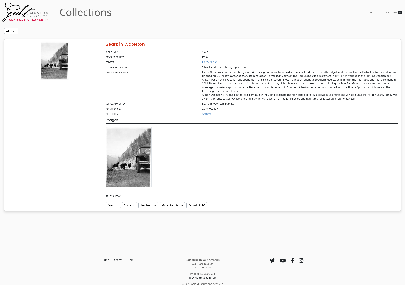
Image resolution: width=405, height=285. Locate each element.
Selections (393, 12)
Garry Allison (210, 62)
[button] (129, 205)
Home (105, 260)
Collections (85, 12)
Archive (206, 113)
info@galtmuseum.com (203, 277)
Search (370, 12)
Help (379, 12)
